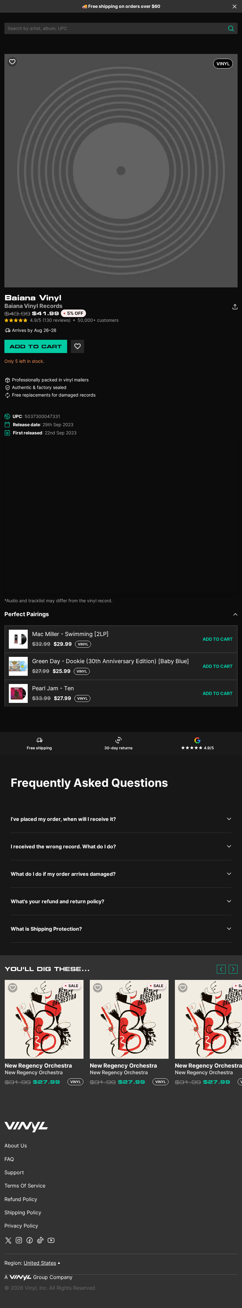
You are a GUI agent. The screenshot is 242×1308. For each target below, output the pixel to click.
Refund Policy (20, 1199)
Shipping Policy (22, 1212)
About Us (15, 1145)
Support (14, 1172)
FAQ (9, 1159)
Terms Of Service (24, 1185)
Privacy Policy (21, 1226)
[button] (221, 969)
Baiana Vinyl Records (33, 306)
